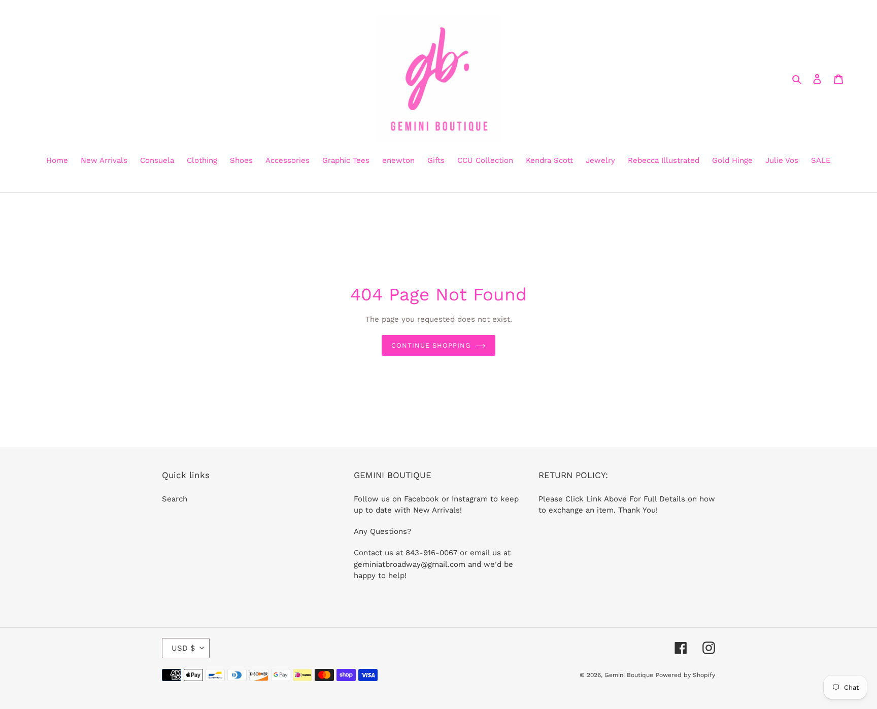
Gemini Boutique (628, 675)
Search (174, 498)
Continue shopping (431, 345)
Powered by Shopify (685, 675)
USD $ (183, 648)
